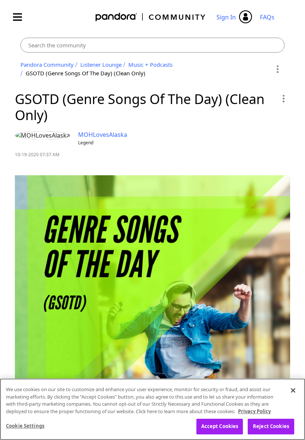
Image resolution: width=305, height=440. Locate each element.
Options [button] (278, 69)
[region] (152, 409)
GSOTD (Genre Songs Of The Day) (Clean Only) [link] (85, 73)
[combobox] (152, 45)
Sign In (226, 17)
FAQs (267, 17)
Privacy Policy (254, 411)
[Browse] (21, 17)
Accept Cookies (219, 426)
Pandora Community (150, 17)
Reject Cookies (271, 426)
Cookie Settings (25, 425)
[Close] (293, 390)
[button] (283, 98)
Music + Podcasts (150, 64)
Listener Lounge (101, 64)
